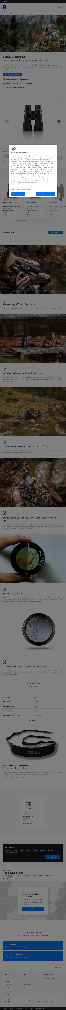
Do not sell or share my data (45, 194)
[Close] (55, 146)
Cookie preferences (18, 194)
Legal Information (25, 189)
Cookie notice (15, 189)
